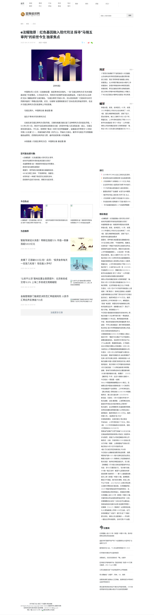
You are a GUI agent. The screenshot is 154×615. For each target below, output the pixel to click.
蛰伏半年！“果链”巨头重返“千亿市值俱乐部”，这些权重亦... (122, 337)
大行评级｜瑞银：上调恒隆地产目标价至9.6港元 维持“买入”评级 (123, 443)
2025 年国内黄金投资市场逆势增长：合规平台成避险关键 (121, 489)
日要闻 (104, 528)
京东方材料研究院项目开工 (110, 331)
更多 (131, 69)
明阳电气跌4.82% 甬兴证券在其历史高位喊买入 (118, 455)
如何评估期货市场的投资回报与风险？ (37, 161)
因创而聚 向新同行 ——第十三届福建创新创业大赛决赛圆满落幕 (123, 474)
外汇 (40, 6)
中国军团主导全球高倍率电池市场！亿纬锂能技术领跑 (120, 498)
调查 (96, 4)
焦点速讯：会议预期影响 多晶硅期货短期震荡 (117, 407)
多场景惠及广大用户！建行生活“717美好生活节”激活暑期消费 (122, 513)
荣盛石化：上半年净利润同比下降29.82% (116, 120)
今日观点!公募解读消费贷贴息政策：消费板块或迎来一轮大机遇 (123, 452)
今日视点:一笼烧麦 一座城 (110, 379)
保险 (86, 4)
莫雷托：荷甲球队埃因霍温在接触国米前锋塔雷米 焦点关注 (122, 240)
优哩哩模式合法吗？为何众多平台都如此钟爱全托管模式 (121, 501)
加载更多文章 (57, 312)
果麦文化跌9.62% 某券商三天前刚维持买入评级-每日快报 (121, 458)
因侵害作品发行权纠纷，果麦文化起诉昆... (38, 180)
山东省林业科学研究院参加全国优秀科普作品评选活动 (120, 76)
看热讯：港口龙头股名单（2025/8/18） (115, 395)
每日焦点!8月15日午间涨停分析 (112, 446)
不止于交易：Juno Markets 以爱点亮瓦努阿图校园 (119, 483)
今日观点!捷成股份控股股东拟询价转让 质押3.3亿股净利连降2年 (124, 313)
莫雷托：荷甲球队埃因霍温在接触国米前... (38, 170)
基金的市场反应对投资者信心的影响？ (114, 404)
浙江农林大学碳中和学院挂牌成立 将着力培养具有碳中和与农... (123, 92)
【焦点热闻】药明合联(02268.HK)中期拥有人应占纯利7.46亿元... (124, 392)
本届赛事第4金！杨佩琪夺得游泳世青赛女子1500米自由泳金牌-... (124, 224)
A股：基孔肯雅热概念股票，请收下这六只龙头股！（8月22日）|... (124, 113)
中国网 (44, 42)
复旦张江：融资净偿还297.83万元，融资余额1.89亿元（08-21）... (124, 297)
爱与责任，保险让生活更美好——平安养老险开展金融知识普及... (124, 516)
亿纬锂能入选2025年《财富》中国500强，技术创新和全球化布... (124, 495)
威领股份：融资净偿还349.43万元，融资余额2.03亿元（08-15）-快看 (126, 413)
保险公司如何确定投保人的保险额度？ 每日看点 (118, 126)
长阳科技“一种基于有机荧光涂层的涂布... (38, 176)
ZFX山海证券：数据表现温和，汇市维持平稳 (116, 343)
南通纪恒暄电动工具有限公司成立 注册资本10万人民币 (120, 261)
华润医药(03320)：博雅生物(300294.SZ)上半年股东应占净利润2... (125, 270)
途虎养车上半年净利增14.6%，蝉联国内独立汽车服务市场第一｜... (124, 300)
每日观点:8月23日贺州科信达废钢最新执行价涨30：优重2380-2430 (125, 258)
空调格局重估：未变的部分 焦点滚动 (114, 419)
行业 (49, 3)
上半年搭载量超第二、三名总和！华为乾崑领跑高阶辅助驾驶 (122, 252)
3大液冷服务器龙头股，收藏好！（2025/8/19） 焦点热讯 (121, 373)
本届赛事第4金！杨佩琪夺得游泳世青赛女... (39, 164)
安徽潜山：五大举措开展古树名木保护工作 (116, 82)
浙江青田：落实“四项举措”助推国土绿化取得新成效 (119, 79)
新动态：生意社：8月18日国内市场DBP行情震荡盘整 (120, 398)
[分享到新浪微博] (89, 43)
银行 (69, 6)
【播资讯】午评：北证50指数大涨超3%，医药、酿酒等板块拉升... (124, 376)
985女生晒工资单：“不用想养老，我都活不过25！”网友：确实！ (124, 243)
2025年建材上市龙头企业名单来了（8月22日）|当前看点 (121, 110)
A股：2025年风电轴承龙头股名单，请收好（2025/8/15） (121, 425)
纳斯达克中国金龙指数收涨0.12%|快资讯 (115, 386)
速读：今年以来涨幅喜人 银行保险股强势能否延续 (118, 325)
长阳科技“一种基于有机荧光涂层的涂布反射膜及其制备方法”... (123, 246)
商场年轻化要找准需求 (31, 167)
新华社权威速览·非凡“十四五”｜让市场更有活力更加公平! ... (122, 123)
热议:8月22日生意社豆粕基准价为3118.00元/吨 (118, 129)
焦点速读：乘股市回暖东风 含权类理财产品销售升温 (119, 355)
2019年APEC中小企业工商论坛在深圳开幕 (118, 175)
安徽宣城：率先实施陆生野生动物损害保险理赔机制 (119, 88)
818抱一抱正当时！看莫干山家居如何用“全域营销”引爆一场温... (123, 471)
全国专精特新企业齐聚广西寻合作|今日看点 (116, 294)
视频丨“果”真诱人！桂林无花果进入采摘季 (116, 291)
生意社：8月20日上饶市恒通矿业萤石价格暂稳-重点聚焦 (121, 352)
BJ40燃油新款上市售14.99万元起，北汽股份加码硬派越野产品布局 (125, 510)
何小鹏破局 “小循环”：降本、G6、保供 (112, 574)
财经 (30, 3)
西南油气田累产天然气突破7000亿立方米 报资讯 (118, 431)
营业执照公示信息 (49, 610)
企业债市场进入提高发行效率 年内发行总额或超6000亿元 (123, 185)
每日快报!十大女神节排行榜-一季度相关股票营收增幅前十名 (122, 316)
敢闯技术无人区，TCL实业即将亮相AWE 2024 (115, 548)
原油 (49, 6)
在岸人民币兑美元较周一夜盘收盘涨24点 (115, 358)
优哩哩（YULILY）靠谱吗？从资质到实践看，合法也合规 (121, 507)
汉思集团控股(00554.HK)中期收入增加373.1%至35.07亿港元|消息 (124, 334)
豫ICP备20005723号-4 (34, 610)
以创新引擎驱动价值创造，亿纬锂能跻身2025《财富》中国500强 (124, 486)
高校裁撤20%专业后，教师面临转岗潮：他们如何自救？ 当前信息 (124, 319)
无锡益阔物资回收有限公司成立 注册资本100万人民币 (120, 434)
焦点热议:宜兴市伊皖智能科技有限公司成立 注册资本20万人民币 (124, 328)
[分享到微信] (92, 43)
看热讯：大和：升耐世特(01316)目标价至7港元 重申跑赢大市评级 (124, 440)
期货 (30, 6)
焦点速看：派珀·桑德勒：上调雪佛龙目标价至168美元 (120, 401)
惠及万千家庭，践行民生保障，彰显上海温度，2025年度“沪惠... (123, 480)
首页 (23, 4)
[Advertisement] (127, 47)
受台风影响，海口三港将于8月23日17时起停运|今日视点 (121, 117)
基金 (59, 6)
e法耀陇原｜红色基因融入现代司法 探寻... (38, 157)
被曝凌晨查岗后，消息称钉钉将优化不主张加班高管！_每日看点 (123, 340)
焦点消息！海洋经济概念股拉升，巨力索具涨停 (117, 461)
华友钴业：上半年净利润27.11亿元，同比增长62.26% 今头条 (122, 422)
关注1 (107, 4)
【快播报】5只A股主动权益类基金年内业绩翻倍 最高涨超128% (123, 465)
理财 (76, 4)
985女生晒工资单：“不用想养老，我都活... (39, 173)
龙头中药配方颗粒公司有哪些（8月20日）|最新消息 (119, 346)
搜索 (130, 15)
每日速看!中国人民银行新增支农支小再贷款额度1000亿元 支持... (124, 361)
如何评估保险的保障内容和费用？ (113, 276)
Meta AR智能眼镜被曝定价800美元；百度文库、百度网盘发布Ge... (124, 382)
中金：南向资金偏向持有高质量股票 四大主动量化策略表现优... (123, 322)
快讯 (59, 3)
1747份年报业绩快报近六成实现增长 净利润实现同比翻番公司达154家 (127, 188)
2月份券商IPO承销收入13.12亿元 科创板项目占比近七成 (123, 181)
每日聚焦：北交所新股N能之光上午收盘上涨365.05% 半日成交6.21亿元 (126, 285)
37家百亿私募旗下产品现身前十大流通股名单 (117, 73)
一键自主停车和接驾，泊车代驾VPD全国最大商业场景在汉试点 (123, 519)
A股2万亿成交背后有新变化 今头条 (113, 449)
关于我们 (32, 604)
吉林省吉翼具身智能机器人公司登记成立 (115, 410)
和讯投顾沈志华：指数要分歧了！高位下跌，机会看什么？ (121, 307)
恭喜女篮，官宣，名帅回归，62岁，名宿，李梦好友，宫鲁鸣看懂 (124, 107)
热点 (69, 3)
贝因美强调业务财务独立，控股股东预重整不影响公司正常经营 (123, 492)
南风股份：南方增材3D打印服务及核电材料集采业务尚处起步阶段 (124, 364)
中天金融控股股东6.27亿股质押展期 (116, 205)
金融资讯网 (57, 606)
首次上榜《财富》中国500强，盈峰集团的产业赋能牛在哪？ (122, 477)
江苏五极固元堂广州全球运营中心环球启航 (113, 570)
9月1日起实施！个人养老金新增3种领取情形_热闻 (118, 367)
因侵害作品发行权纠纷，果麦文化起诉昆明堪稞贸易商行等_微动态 (124, 249)
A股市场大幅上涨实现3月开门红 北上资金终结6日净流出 (123, 195)
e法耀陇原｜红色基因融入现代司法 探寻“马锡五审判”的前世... (122, 218)
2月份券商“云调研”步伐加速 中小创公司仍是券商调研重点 (123, 198)
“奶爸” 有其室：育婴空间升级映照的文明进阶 (117, 303)
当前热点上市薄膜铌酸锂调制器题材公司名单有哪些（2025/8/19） (124, 349)
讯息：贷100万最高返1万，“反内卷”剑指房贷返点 (118, 468)
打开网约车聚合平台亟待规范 (109, 553)
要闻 (40, 3)
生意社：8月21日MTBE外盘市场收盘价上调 (116, 288)
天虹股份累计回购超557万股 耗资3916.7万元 (119, 201)
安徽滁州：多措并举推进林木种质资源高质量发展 (118, 85)
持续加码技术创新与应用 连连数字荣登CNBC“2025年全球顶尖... (124, 504)
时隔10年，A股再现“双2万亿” (111, 416)
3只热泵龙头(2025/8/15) (110, 428)
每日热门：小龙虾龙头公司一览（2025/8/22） (117, 267)
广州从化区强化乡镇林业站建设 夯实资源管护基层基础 (120, 95)
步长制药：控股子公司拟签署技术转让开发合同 (117, 437)
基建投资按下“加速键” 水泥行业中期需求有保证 (119, 191)
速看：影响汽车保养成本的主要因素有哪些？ (117, 370)
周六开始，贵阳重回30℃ (110, 310)
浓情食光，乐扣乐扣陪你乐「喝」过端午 (113, 557)
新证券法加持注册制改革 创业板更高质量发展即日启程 (122, 178)
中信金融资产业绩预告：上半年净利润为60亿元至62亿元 (121, 389)
